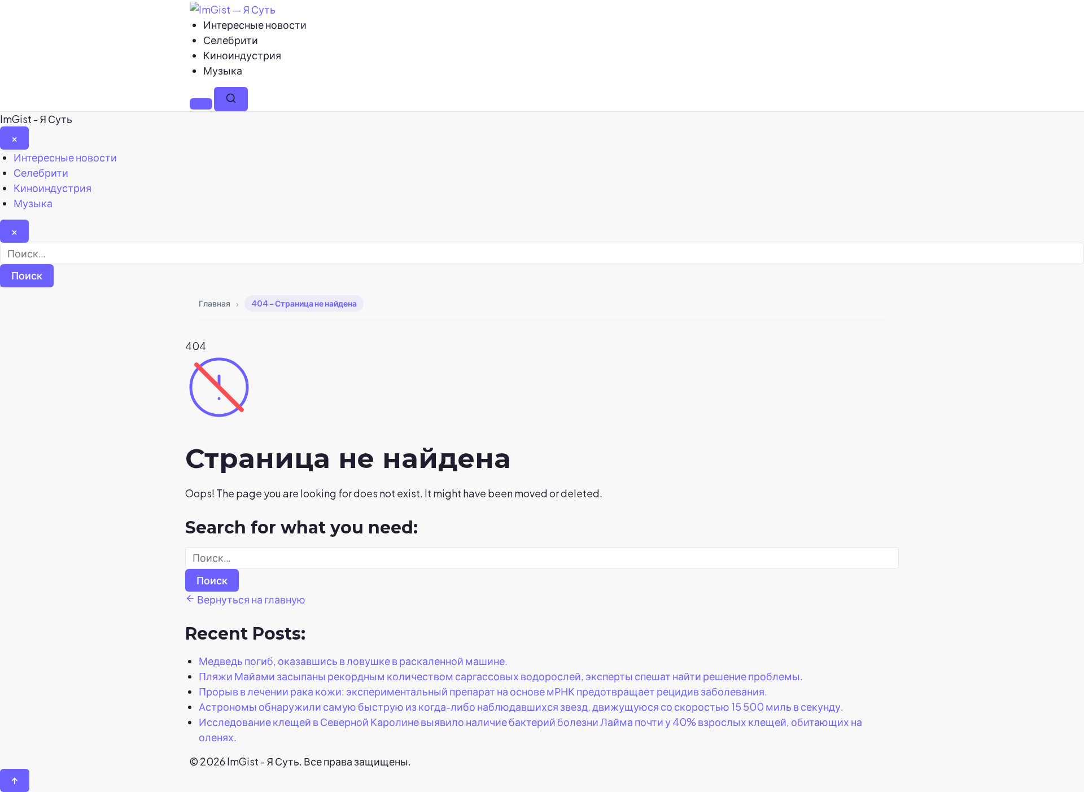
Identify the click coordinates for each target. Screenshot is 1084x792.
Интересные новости (255, 24)
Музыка (222, 70)
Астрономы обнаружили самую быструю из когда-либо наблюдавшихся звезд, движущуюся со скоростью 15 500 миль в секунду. (521, 706)
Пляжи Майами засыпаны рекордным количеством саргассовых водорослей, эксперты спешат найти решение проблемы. (501, 676)
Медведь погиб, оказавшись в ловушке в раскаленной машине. (353, 660)
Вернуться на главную (250, 599)
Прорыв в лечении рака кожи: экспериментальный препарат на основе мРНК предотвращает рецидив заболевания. (483, 691)
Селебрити (230, 39)
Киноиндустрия (242, 55)
